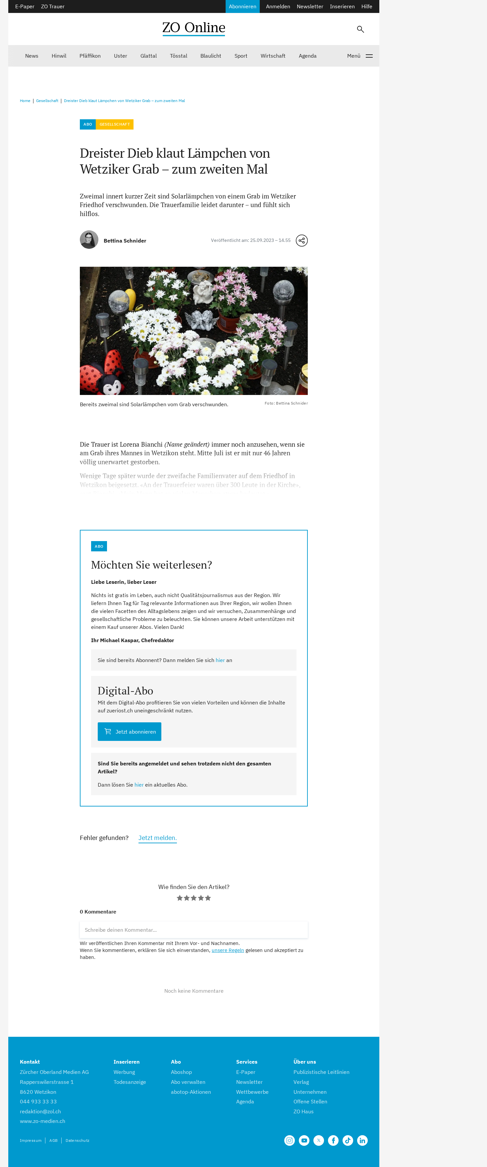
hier (220, 660)
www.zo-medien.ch (42, 1121)
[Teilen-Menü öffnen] (302, 241)
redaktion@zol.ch (40, 1111)
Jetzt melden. (157, 837)
